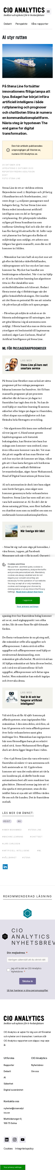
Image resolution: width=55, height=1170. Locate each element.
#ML (39, 850)
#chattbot (36, 837)
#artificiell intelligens (15, 850)
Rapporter (9, 1065)
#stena (26, 857)
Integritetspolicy (24, 1148)
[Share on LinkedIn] (5, 866)
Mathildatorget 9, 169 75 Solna (13, 1120)
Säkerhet (8, 1083)
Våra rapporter (39, 23)
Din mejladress (16, 952)
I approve (27, 600)
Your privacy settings (13, 1167)
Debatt (8, 23)
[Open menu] (48, 11)
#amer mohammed (12, 830)
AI (5, 1077)
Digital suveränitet (13, 1089)
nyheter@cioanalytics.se (14, 1110)
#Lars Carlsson (11, 843)
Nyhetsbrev (37, 1065)
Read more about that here (29, 592)
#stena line (34, 830)
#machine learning (12, 837)
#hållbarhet (9, 857)
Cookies (8, 1148)
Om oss (35, 1071)
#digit (7, 821)
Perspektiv (21, 23)
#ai (19, 821)
